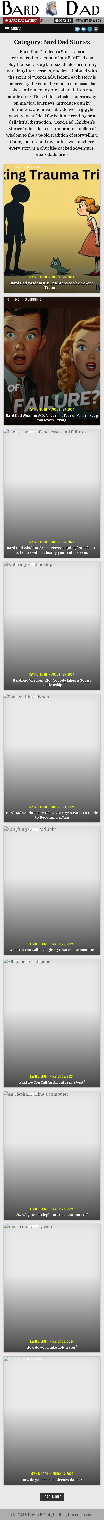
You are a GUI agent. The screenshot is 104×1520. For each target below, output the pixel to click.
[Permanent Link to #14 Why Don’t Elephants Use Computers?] (52, 1155)
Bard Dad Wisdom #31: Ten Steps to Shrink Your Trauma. (52, 285)
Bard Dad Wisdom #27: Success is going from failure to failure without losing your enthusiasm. (52, 550)
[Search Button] (96, 29)
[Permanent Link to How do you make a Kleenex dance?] (52, 1420)
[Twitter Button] (77, 29)
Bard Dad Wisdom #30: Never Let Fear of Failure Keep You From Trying (52, 417)
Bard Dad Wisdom (67, 173)
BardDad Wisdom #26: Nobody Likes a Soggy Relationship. (52, 682)
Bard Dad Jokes (36, 836)
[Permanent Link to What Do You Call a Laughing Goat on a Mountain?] (52, 890)
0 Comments (32, 166)
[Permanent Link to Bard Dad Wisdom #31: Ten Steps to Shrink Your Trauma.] (52, 228)
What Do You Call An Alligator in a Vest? (51, 1082)
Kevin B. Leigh (38, 277)
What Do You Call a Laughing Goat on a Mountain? (52, 950)
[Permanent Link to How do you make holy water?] (52, 1288)
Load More (52, 1496)
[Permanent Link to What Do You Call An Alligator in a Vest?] (52, 1023)
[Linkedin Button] (83, 29)
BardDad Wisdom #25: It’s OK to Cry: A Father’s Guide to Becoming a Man (52, 815)
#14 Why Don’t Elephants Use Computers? (52, 1215)
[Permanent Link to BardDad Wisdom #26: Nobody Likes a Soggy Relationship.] (52, 626)
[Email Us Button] (89, 29)
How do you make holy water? (52, 1347)
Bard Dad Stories (37, 173)
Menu (16, 28)
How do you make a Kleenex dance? (52, 1480)
